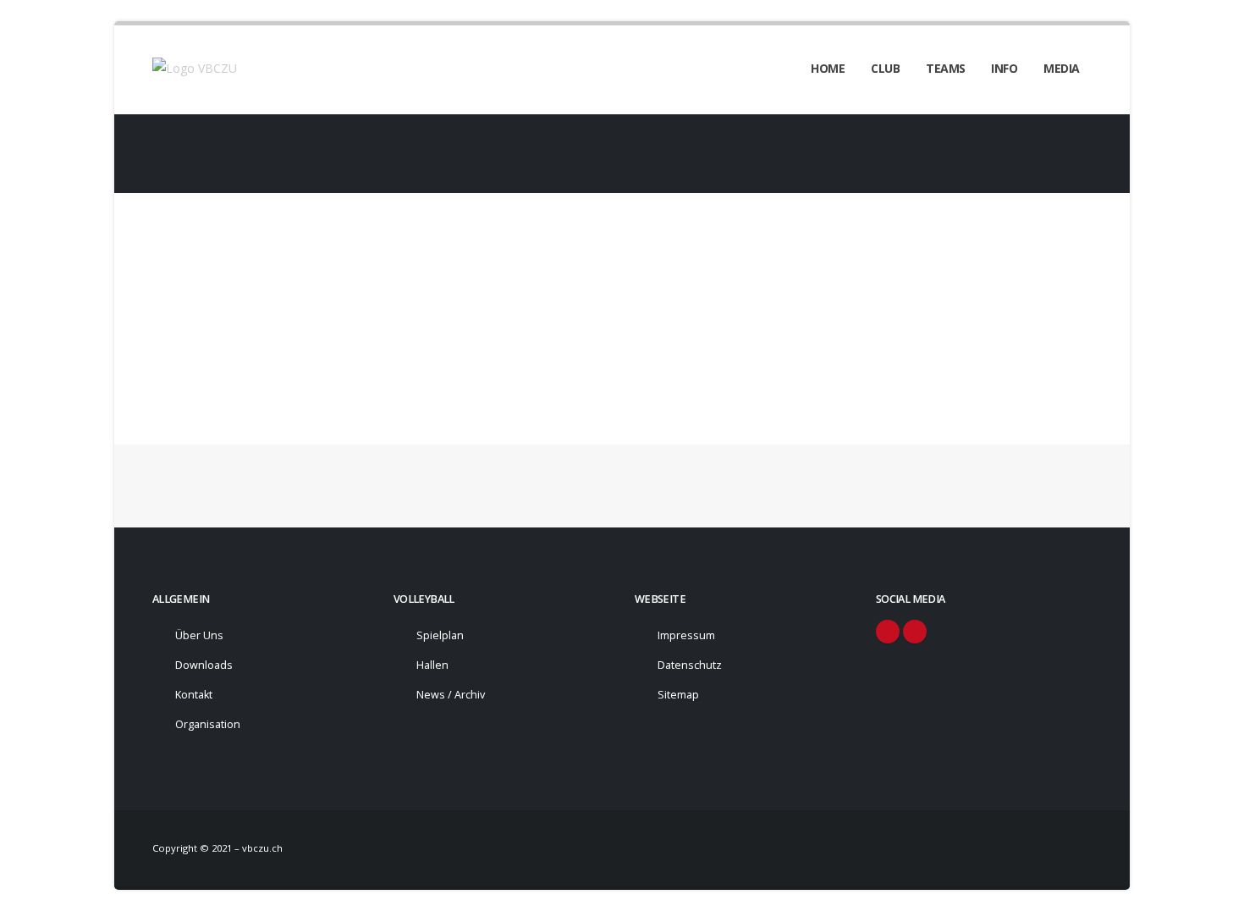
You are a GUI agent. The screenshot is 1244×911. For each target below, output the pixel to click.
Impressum (686, 635)
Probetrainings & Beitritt (241, 368)
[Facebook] (888, 631)
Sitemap (678, 694)
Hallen (432, 665)
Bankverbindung (222, 336)
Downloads (204, 665)
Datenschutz (690, 665)
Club (885, 68)
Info (1004, 68)
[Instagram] (915, 631)
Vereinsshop (213, 305)
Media (1061, 68)
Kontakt (193, 694)
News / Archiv (450, 694)
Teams (946, 68)
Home (828, 68)
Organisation (207, 724)
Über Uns (199, 635)
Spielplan (440, 635)
